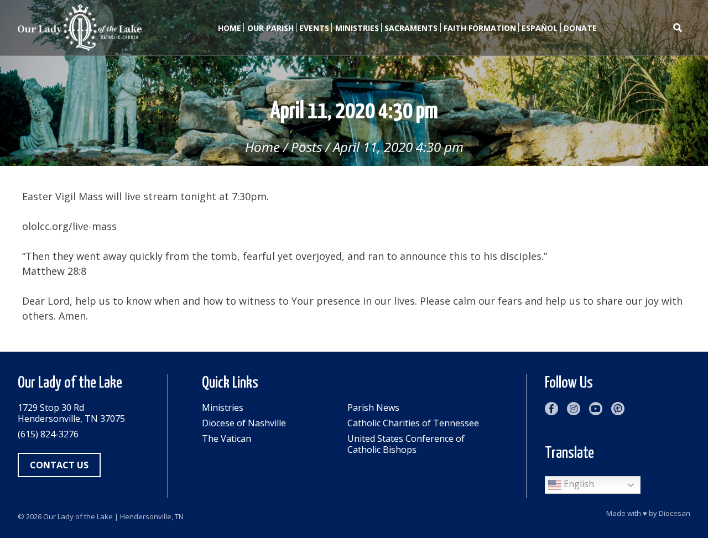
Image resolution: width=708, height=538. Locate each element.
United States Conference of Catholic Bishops (406, 444)
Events (314, 28)
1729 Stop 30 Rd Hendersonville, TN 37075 (71, 413)
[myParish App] (617, 408)
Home (229, 28)
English (577, 484)
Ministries (357, 28)
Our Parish (270, 28)
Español (540, 28)
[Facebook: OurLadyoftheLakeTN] (551, 408)
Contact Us (59, 465)
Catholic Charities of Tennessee (413, 423)
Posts (306, 147)
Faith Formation (480, 28)
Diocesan (674, 513)
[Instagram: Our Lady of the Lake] (573, 408)
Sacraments (411, 28)
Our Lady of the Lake (78, 516)
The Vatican (226, 439)
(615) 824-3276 (48, 434)
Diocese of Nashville (244, 423)
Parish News (373, 407)
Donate (580, 28)
